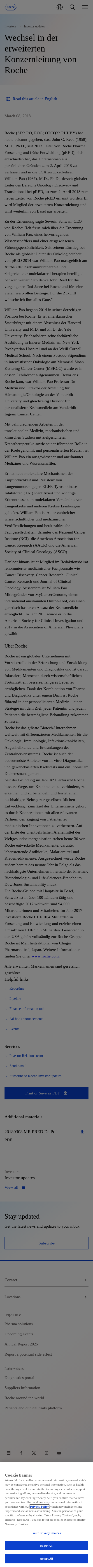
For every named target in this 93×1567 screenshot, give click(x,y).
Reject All (46, 1545)
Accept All (46, 1558)
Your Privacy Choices (46, 1533)
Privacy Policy (39, 1506)
